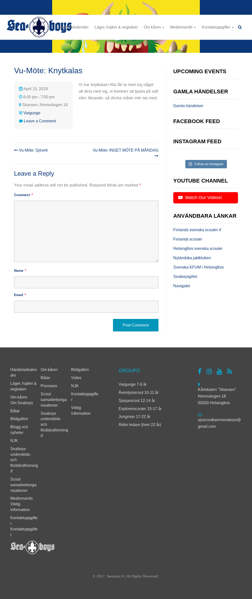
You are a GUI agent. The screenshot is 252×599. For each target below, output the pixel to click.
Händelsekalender (72, 27)
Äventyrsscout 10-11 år (138, 392)
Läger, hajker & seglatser (116, 27)
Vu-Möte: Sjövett (32, 150)
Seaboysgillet (185, 276)
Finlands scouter (187, 239)
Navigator (181, 286)
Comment (23, 195)
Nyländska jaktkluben (192, 258)
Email (20, 295)
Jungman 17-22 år (134, 416)
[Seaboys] (39, 27)
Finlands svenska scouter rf (197, 230)
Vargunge (31, 113)
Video (76, 378)
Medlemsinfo (181, 27)
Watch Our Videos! (203, 197)
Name (20, 270)
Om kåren (153, 27)
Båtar (15, 411)
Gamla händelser (188, 106)
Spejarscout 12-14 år (137, 401)
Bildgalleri (19, 419)
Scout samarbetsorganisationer (23, 485)
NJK (14, 441)
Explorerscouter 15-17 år (140, 409)
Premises (49, 386)
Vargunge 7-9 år (133, 384)
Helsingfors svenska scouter (197, 248)
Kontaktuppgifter (216, 27)
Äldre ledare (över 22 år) (140, 425)
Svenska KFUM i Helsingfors (198, 267)
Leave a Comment (40, 121)
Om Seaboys (21, 403)
